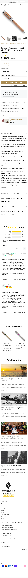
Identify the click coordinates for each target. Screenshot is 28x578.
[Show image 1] (3, 38)
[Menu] (26, 5)
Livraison (11, 102)
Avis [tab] (4, 245)
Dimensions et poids (10, 193)
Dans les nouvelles (5, 514)
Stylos (2, 512)
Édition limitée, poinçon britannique (12, 200)
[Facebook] (4, 538)
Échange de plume (6, 105)
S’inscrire (24, 549)
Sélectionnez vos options (14, 82)
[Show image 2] (9, 38)
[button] (23, 279)
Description (6, 133)
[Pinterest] (10, 538)
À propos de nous (5, 503)
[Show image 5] (25, 38)
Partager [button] (5, 279)
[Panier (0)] (23, 5)
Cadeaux (18, 102)
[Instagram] (1, 538)
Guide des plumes (7, 64)
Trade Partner (4, 516)
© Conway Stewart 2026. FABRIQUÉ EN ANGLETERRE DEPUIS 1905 (13, 563)
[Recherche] (20, 5)
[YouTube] (12, 538)
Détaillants (3, 518)
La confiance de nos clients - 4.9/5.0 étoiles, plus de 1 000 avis (14, 85)
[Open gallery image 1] (14, 22)
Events (2, 510)
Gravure (20, 64)
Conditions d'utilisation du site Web (9, 529)
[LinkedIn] (14, 538)
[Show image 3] (14, 38)
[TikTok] (8, 538)
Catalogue (3, 508)
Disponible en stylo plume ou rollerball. (13, 213)
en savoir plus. (15, 111)
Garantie (3, 102)
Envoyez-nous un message (8, 96)
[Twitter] (6, 538)
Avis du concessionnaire (6, 525)
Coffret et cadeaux (10, 206)
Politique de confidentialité (7, 527)
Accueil (2, 43)
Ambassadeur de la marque (7, 505)
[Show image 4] (20, 38)
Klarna (15, 105)
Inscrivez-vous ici (16, 2)
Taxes (23, 102)
